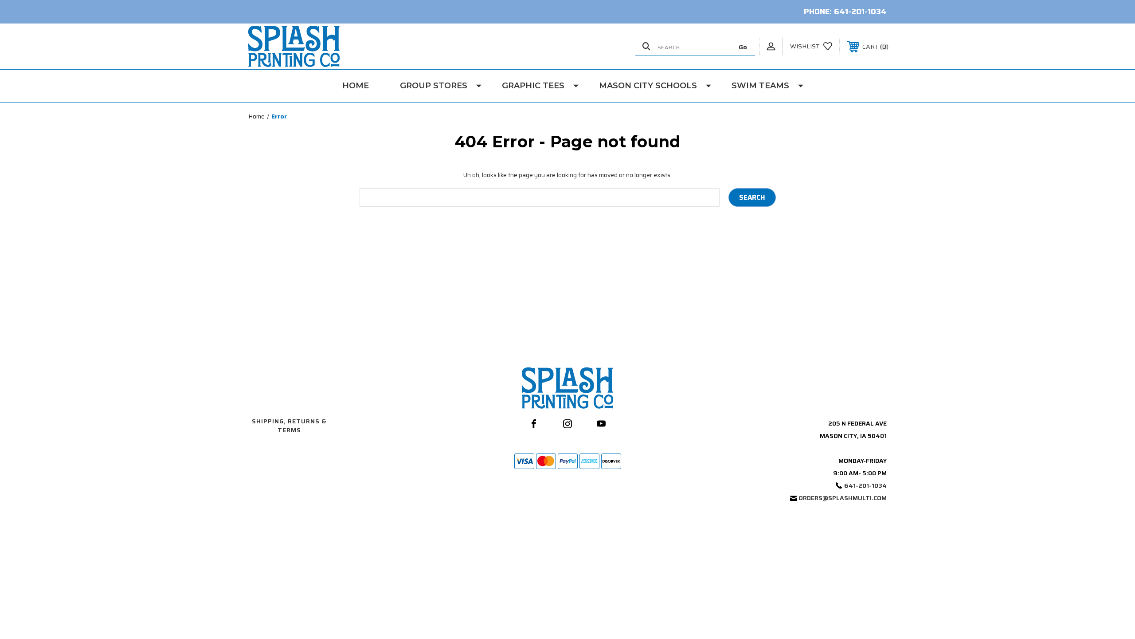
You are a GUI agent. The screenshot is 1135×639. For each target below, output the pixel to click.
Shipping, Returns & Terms (289, 425)
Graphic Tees (533, 86)
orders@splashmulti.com (842, 498)
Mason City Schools (648, 86)
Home (355, 86)
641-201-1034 (860, 11)
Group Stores (433, 86)
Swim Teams (760, 86)
